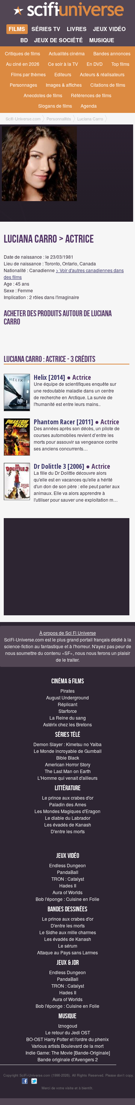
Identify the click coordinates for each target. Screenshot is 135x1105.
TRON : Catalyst (67, 878)
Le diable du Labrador (67, 818)
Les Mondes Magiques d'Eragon (67, 811)
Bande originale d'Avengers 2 (68, 1059)
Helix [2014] (49, 377)
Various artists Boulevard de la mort (68, 1046)
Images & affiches (64, 84)
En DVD (95, 64)
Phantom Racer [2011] (63, 421)
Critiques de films (22, 53)
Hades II (67, 885)
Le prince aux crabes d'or (67, 797)
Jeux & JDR (68, 963)
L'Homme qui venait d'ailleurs (68, 778)
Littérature (68, 788)
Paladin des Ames (67, 804)
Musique (67, 1016)
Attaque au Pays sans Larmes (67, 952)
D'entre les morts (68, 831)
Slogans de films (55, 105)
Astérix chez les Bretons (67, 724)
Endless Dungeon (67, 865)
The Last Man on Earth (68, 771)
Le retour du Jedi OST (67, 1032)
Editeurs (62, 74)
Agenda (89, 105)
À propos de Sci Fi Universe (67, 633)
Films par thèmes (28, 74)
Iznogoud (67, 1025)
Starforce (67, 711)
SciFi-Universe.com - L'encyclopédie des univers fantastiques (67, 11)
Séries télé (67, 735)
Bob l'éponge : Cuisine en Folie (67, 899)
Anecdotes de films (43, 95)
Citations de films (107, 84)
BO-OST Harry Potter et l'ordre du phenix (67, 1039)
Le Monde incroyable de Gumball (68, 751)
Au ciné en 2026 (22, 64)
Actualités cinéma (67, 53)
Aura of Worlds (67, 892)
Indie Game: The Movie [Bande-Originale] (68, 1052)
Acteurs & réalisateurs (102, 74)
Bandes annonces (111, 53)
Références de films (91, 95)
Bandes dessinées (67, 909)
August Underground (67, 697)
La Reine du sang (68, 717)
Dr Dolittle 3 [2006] (59, 466)
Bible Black (67, 757)
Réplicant (67, 704)
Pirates (67, 690)
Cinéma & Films (67, 681)
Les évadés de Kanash (67, 824)
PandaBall (67, 872)
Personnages (23, 84)
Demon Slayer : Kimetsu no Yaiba (67, 744)
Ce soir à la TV (63, 64)
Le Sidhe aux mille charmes (67, 932)
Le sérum (67, 945)
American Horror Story (67, 764)
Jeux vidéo (67, 856)
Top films (120, 64)
